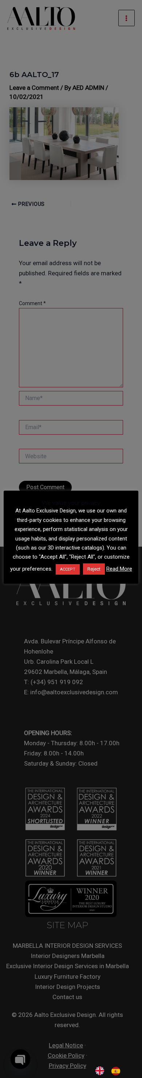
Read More (119, 569)
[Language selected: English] (111, 1070)
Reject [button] (93, 569)
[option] (117, 1071)
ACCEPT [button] (67, 569)
